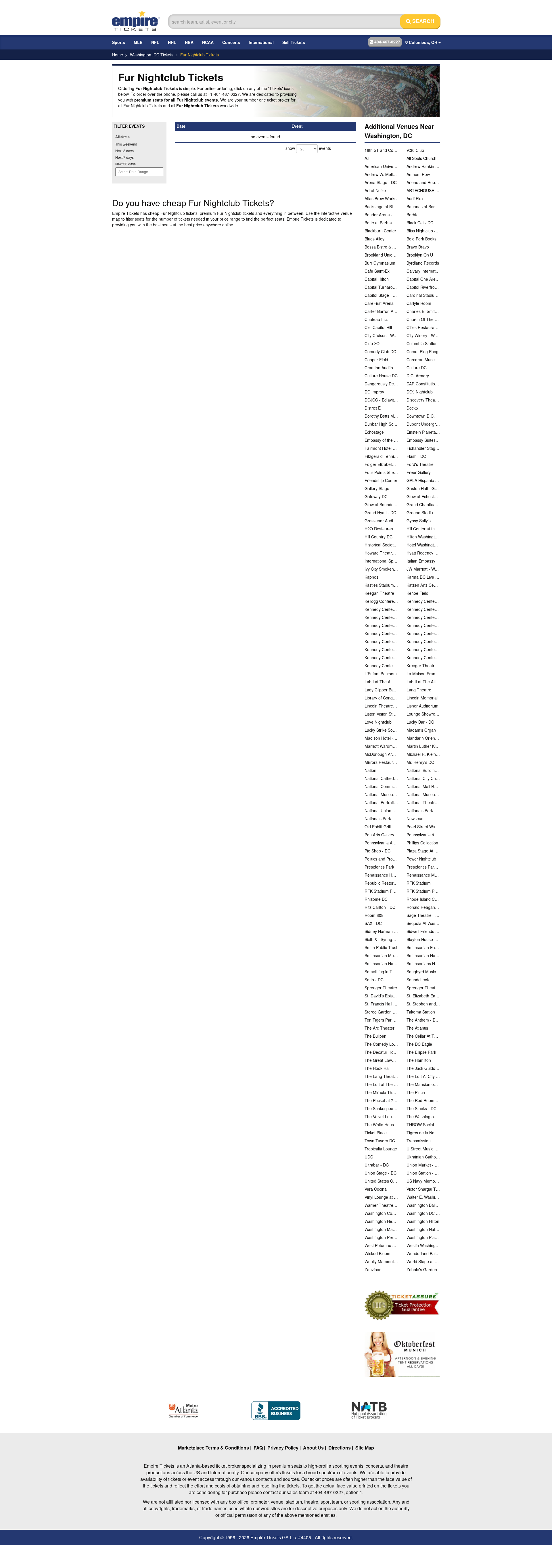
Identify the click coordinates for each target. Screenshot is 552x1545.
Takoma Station (421, 1012)
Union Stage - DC (380, 1173)
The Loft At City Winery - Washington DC (423, 1076)
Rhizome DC (376, 899)
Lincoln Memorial (422, 698)
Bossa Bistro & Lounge (381, 247)
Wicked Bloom (377, 1253)
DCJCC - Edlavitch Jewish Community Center (381, 400)
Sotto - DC (374, 979)
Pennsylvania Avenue (381, 843)
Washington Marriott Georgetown (381, 1229)
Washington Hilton (423, 1221)
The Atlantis (417, 1028)
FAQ (258, 1447)
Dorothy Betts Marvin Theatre (381, 416)
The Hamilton (419, 1060)
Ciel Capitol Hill (378, 327)
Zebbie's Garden (422, 1269)
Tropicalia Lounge (381, 1149)
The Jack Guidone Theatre (423, 1068)
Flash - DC (416, 456)
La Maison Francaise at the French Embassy (423, 673)
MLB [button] (138, 42)
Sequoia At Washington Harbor (423, 923)
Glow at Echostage (423, 496)
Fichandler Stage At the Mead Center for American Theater (423, 448)
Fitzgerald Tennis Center (381, 456)
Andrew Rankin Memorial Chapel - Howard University (423, 166)
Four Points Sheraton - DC (381, 472)
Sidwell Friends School (423, 931)
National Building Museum (423, 770)
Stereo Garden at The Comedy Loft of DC (381, 1012)
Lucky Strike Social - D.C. (381, 730)
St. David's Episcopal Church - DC (381, 996)
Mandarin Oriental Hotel (423, 738)
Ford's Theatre (420, 464)
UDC (369, 1157)
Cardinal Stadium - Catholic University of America (423, 295)
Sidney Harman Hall (381, 931)
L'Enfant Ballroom (381, 673)
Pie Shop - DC (377, 851)
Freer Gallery (419, 472)
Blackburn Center (380, 231)
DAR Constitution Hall (423, 384)
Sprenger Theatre (381, 988)
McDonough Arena (381, 754)
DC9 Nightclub (420, 392)
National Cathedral (381, 778)
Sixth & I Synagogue (381, 939)
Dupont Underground (423, 424)
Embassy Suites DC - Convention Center (423, 440)
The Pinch (416, 1092)
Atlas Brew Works (380, 198)
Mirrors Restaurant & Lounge (381, 762)
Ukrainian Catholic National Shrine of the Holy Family (423, 1157)
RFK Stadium (419, 883)
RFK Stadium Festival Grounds (381, 891)
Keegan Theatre (379, 593)
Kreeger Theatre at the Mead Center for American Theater (423, 665)
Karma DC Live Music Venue (423, 577)
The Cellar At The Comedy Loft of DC (423, 1036)
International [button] (261, 42)
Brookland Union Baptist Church (381, 255)
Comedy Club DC (380, 351)
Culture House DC (381, 375)
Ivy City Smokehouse (381, 569)
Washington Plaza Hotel (423, 1237)
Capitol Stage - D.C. (381, 295)
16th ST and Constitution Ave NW (381, 150)
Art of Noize (375, 190)
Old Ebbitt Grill (378, 826)
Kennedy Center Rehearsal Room (423, 625)
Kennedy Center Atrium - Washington (423, 601)
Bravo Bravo (418, 247)
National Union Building (381, 810)
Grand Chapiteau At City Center (423, 504)
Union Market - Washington (423, 1165)
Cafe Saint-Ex (377, 271)
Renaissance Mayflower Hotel (423, 875)
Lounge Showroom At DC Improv (423, 714)
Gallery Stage (377, 488)
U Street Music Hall (423, 1149)
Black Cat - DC (420, 222)
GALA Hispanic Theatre (423, 480)
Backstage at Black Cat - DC (381, 206)
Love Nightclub (378, 722)
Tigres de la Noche (423, 1132)
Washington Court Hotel (381, 1213)
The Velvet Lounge (381, 1116)
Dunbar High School (381, 424)
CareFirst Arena (379, 303)
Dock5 (412, 408)
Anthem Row (418, 174)
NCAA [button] (208, 42)
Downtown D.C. (421, 416)
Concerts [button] (231, 42)
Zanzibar (373, 1269)
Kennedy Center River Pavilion (381, 633)
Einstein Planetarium (423, 432)
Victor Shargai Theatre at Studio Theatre (423, 1189)
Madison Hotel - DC (381, 738)
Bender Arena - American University (381, 214)
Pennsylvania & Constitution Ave (423, 834)
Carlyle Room (419, 303)
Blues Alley (374, 239)
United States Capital (381, 1181)
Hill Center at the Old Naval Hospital (423, 528)
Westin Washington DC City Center (423, 1245)
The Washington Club (423, 1116)
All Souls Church (421, 158)
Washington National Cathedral (423, 1229)
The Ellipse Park (421, 1052)
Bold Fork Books (421, 239)
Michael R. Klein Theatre (423, 754)
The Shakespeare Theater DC (381, 1108)
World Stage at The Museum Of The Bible (423, 1261)
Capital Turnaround (381, 287)
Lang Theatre (419, 690)
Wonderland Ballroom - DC (423, 1253)
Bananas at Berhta (423, 206)
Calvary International (423, 271)
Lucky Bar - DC (420, 722)
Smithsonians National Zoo (423, 963)
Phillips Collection (422, 843)
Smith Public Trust (381, 947)
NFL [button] (155, 42)
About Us (313, 1447)
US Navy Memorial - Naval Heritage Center (423, 1181)
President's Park (379, 867)
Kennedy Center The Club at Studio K (381, 657)
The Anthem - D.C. (423, 1020)
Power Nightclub (421, 859)
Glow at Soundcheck (381, 504)
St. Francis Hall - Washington (381, 1004)
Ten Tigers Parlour (381, 1020)
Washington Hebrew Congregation (381, 1221)
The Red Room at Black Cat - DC (423, 1100)
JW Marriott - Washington (423, 569)
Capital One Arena (423, 279)
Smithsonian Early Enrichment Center (423, 947)
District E (373, 408)
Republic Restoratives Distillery (381, 883)
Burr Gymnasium (380, 263)
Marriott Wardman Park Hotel (381, 746)
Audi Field (416, 198)
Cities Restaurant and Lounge (423, 327)
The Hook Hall (377, 1068)
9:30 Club (415, 150)
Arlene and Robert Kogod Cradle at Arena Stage (423, 182)
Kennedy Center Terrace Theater (423, 649)
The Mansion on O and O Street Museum (423, 1084)
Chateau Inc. (376, 319)
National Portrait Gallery (381, 802)
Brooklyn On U (420, 255)
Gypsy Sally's (419, 520)
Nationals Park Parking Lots (381, 818)
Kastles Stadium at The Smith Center (381, 585)
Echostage (374, 432)
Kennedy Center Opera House (381, 625)
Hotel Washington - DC (423, 545)
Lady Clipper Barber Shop (381, 690)
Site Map (364, 1447)
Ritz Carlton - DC (380, 907)
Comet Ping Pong (422, 351)
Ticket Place (376, 1132)
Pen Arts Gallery (379, 834)
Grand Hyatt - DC (380, 512)
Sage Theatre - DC (423, 915)
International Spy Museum (381, 561)
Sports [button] (118, 42)
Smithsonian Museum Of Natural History (381, 955)
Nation (370, 770)
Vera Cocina (376, 1189)
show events (308, 148)
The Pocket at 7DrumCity (381, 1100)
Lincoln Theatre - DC (381, 706)
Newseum (416, 818)
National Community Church (381, 786)
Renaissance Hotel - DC (381, 875)
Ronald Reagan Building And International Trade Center (423, 907)
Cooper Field (376, 359)
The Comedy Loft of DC (381, 1044)
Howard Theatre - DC (381, 553)
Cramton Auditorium (381, 367)
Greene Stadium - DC (423, 512)
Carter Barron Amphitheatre (381, 311)
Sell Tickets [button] (293, 42)
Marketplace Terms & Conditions (213, 1447)
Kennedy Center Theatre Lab (381, 665)
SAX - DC (373, 923)
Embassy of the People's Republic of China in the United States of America (381, 440)
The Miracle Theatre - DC (381, 1092)
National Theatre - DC (423, 802)
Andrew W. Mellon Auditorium (381, 174)
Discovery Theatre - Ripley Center (423, 400)
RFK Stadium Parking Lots (423, 891)
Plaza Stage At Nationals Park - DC (423, 851)
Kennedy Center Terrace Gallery (381, 649)
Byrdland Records (423, 263)
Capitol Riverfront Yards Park (423, 287)
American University (381, 166)
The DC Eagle (419, 1044)
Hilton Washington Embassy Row (423, 537)
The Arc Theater (379, 1028)
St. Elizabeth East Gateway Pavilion (423, 996)
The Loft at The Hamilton (381, 1084)
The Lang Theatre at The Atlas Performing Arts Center (381, 1076)
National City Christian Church (423, 778)
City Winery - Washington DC (423, 335)
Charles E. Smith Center (423, 311)
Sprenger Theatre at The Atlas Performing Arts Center (423, 988)
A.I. (368, 158)
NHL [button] (172, 42)
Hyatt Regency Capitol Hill (423, 553)
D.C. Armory (418, 375)
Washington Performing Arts (381, 1237)
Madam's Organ (421, 730)
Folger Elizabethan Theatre (381, 464)
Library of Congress (381, 698)
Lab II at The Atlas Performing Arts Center (423, 681)
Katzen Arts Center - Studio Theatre (423, 585)
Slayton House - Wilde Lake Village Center (423, 939)
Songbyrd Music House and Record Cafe (423, 971)
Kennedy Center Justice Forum (423, 617)
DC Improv (374, 392)
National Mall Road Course (423, 786)
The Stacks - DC (421, 1108)
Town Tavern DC (380, 1141)
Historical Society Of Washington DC (381, 545)
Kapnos (371, 577)
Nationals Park (420, 810)
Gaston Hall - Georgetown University (423, 488)
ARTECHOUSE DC (423, 190)
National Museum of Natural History (423, 794)
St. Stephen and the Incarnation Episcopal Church (423, 1004)
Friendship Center (381, 480)
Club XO (372, 343)
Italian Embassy (421, 561)
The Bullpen (375, 1036)
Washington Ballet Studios (423, 1205)
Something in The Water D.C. (381, 971)
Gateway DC (376, 496)
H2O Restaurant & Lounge (381, 528)
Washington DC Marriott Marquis (423, 1213)
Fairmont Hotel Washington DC (381, 448)
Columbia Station (422, 343)
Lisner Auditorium (422, 706)
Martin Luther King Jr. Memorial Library (423, 746)
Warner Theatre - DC (381, 1205)
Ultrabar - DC (377, 1165)
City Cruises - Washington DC (381, 335)
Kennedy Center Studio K (423, 641)
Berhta (413, 214)
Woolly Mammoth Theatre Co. (381, 1261)
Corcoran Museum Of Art (423, 359)
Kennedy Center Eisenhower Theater (423, 609)
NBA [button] (189, 42)
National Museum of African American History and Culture (381, 794)
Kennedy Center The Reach (423, 657)
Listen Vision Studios (381, 714)
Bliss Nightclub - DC (423, 231)
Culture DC (417, 367)
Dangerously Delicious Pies (381, 384)
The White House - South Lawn (381, 1124)
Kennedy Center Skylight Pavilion (423, 633)
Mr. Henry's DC (420, 762)
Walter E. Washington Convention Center (423, 1197)
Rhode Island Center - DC (423, 899)
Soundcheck (418, 979)
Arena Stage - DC (381, 182)
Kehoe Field (417, 593)
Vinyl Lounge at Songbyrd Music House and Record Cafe (381, 1197)
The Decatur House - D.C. (381, 1052)
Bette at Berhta (378, 222)
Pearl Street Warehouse (423, 826)
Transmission (419, 1141)
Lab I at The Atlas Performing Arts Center (381, 681)
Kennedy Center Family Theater (381, 617)
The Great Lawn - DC (381, 1060)
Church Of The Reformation (423, 319)
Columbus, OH (423, 42)
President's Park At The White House (423, 867)
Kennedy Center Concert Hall (381, 609)
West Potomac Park (381, 1245)
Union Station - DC (423, 1173)
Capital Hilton (377, 279)
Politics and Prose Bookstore (381, 859)
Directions (339, 1447)
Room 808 (374, 915)
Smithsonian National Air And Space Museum (423, 955)
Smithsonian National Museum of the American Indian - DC (381, 963)
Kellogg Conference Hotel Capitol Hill (381, 601)
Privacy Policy (282, 1447)
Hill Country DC (378, 537)
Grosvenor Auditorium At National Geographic (381, 520)
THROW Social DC (423, 1124)
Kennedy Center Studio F (381, 641)
